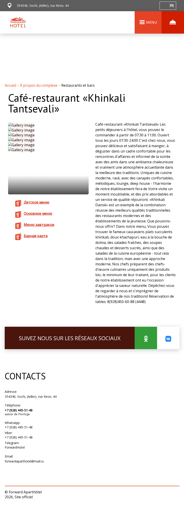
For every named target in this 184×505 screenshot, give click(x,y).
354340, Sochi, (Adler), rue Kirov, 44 (31, 396)
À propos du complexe (39, 85)
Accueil (11, 85)
